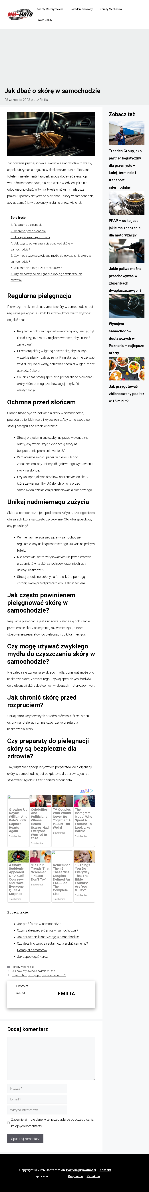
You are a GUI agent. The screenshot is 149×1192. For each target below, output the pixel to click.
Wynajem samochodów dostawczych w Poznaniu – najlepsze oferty (126, 338)
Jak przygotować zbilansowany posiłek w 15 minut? (126, 393)
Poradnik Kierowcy (82, 9)
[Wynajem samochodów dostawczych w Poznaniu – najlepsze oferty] (126, 307)
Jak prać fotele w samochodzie (39, 924)
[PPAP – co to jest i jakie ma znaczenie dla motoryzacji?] (126, 204)
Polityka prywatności (81, 1170)
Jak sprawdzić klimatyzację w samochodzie (48, 937)
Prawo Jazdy (44, 20)
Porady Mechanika (111, 9)
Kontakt (105, 1170)
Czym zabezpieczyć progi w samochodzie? (47, 930)
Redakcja (93, 1176)
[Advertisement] (74, 58)
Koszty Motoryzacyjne (50, 9)
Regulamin (75, 1176)
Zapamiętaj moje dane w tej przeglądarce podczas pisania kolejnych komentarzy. (52, 1123)
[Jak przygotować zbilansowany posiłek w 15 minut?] (126, 370)
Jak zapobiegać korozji (33, 956)
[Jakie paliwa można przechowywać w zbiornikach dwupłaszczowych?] (126, 252)
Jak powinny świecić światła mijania (33, 971)
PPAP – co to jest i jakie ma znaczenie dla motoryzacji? (124, 227)
